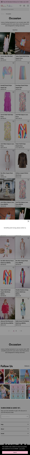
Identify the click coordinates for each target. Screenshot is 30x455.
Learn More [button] (22, 448)
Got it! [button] (15, 452)
